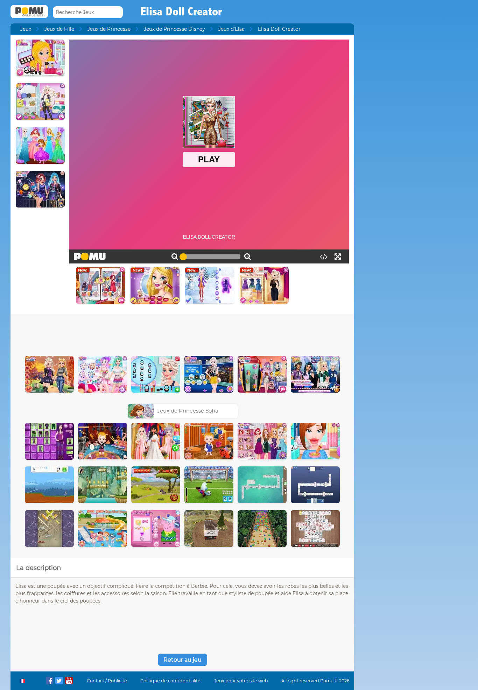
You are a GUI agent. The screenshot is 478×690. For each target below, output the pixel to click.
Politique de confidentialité (170, 680)
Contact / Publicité (107, 680)
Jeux (25, 29)
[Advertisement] (182, 333)
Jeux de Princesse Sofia (187, 410)
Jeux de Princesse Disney (174, 29)
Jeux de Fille (59, 29)
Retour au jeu (182, 659)
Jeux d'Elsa (231, 29)
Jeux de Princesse (109, 29)
